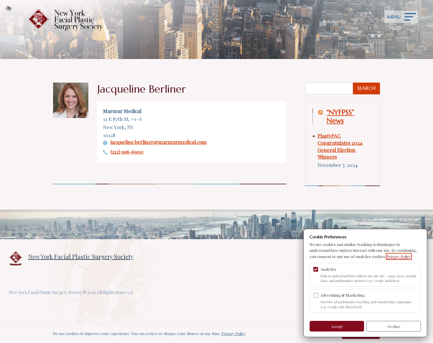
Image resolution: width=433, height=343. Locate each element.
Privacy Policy (399, 256)
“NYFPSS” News (340, 116)
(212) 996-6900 (126, 152)
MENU (394, 17)
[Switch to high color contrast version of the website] (8, 8)
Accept (337, 326)
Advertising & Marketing (342, 295)
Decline (393, 326)
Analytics (328, 269)
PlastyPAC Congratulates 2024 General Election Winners (340, 146)
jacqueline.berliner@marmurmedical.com (158, 142)
